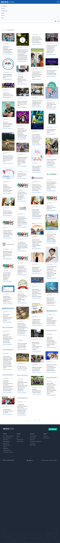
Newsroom (32, 439)
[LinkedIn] (30, 460)
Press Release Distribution (8, 436)
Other (2, 17)
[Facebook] (27, 460)
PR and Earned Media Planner (36, 441)
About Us (18, 436)
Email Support (46, 437)
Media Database (6, 441)
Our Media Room (20, 441)
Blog (17, 437)
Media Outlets (33, 444)
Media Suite (5, 439)
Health (2, 13)
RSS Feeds (32, 443)
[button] (58, 2)
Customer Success (6, 450)
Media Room (5, 448)
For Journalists (33, 437)
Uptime (55, 460)
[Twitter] (29, 460)
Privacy (51, 460)
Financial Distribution (7, 437)
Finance (3, 15)
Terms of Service (44, 460)
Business (3, 8)
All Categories (4, 6)
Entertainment (4, 10)
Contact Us (45, 436)
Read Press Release (7, 54)
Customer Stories (20, 439)
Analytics (5, 446)
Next (35, 420)
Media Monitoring (6, 444)
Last (39, 420)
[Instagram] (32, 460)
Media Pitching (6, 443)
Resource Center (33, 436)
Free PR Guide (52, 429)
